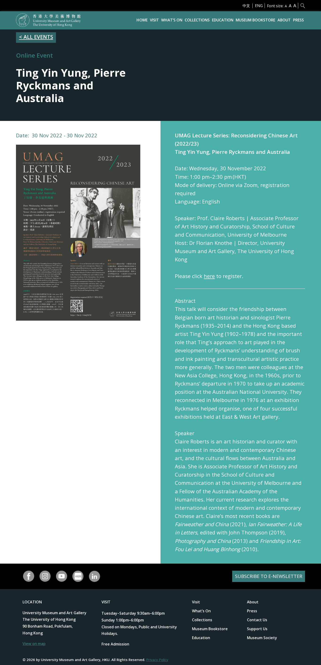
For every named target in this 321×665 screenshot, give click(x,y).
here (209, 275)
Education (222, 20)
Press (298, 20)
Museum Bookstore (255, 20)
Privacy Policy (157, 659)
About (284, 20)
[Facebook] (28, 576)
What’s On (171, 20)
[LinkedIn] (94, 576)
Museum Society (262, 637)
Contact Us (257, 619)
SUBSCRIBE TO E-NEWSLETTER (268, 576)
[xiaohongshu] (78, 576)
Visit (154, 20)
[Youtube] (61, 576)
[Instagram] (45, 576)
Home (142, 20)
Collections (197, 20)
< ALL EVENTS (36, 36)
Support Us (257, 628)
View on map (34, 643)
